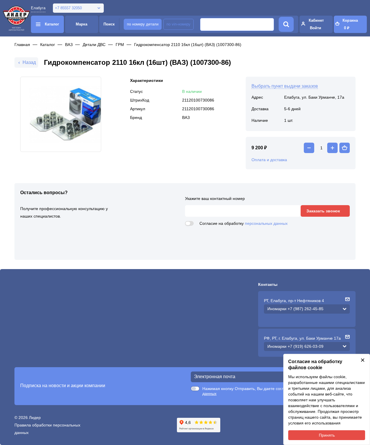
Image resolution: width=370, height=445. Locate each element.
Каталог (47, 44)
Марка (81, 24)
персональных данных (266, 223)
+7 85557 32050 (68, 8)
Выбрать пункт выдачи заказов (284, 86)
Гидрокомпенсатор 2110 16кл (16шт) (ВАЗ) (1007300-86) (187, 44)
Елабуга (38, 8)
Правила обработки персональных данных (47, 429)
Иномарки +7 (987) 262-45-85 (295, 308)
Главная (22, 44)
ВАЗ (69, 44)
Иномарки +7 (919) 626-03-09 (295, 346)
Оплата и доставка (269, 159)
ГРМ (120, 44)
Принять (327, 435)
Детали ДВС (94, 44)
